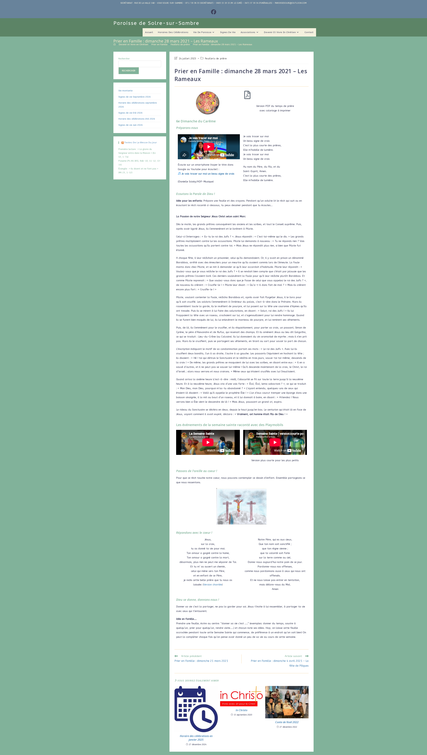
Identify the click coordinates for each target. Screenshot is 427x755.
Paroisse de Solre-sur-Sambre (156, 23)
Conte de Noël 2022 (287, 722)
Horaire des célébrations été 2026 (136, 119)
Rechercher (124, 58)
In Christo (241, 710)
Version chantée (212, 584)
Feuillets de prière (216, 58)
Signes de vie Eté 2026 (130, 113)
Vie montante (125, 90)
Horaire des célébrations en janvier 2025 (196, 737)
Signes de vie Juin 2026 (130, 125)
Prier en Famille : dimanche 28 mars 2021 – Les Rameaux (222, 44)
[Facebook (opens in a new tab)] (213, 12)
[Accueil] (114, 44)
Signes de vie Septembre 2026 (134, 97)
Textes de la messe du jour (140, 142)
